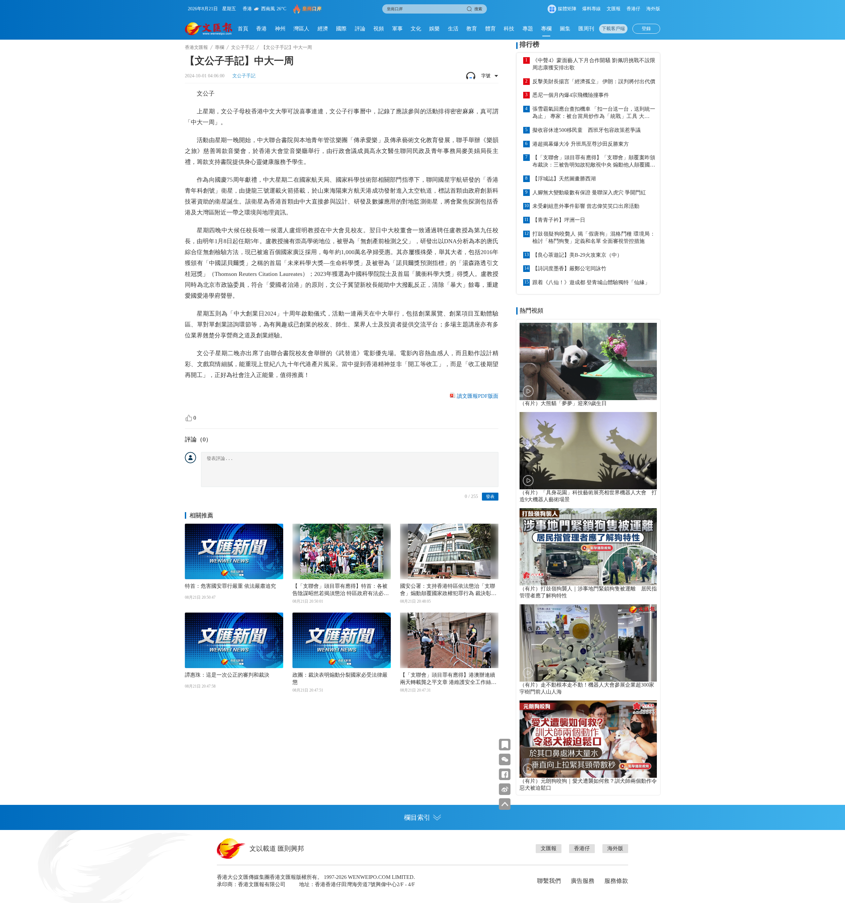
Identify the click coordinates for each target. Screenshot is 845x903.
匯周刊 (586, 28)
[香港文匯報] (209, 29)
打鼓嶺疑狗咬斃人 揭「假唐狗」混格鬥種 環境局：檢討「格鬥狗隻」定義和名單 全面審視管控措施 (593, 237)
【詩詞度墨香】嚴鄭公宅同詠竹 (569, 268)
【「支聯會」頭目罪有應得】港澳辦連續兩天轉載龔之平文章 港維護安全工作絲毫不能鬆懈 (448, 679)
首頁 (243, 28)
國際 (341, 28)
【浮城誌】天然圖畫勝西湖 (564, 178)
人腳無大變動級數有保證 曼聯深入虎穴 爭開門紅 (589, 192)
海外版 (653, 8)
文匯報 (614, 8)
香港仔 (633, 8)
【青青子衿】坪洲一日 (558, 220)
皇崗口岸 (311, 8)
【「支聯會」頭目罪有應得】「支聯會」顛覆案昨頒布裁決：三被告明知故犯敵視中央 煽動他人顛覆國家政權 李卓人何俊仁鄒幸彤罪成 (593, 162)
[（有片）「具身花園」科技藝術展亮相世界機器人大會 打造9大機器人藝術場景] (588, 450)
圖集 (565, 28)
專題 (528, 28)
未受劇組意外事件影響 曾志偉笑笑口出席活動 (585, 206)
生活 (453, 28)
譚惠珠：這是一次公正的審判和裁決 (227, 675)
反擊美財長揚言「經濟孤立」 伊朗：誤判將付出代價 (593, 81)
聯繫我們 (549, 881)
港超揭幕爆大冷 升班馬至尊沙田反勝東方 (580, 144)
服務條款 (616, 881)
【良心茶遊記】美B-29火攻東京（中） (577, 255)
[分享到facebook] (505, 774)
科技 (509, 28)
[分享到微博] (505, 789)
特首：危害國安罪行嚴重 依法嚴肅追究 (230, 586)
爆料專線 (591, 8)
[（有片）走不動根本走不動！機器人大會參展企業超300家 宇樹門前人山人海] (588, 643)
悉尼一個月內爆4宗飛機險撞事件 (570, 95)
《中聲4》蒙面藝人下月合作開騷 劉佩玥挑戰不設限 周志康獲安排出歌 (593, 63)
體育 (490, 28)
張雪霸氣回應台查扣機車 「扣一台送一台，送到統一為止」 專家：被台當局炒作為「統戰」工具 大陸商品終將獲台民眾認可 (593, 113)
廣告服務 (582, 881)
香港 (261, 28)
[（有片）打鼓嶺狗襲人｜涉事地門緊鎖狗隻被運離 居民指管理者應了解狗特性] (588, 546)
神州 (280, 28)
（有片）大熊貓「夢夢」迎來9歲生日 (563, 403)
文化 (416, 28)
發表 (490, 496)
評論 (360, 28)
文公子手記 (242, 47)
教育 (471, 28)
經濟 (323, 28)
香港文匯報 (196, 47)
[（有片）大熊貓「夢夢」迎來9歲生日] (588, 361)
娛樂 (434, 28)
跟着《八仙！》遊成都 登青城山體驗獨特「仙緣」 (591, 282)
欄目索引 (417, 817)
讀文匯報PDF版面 (477, 396)
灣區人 (301, 28)
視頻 (378, 28)
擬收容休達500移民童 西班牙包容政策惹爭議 (586, 130)
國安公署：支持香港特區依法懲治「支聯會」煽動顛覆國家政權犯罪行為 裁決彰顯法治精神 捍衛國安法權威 (448, 590)
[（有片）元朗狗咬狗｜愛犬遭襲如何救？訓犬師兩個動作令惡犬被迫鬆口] (588, 739)
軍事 (397, 28)
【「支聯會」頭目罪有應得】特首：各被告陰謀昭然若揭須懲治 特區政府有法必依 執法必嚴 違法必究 (340, 590)
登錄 (646, 28)
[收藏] (505, 744)
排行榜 (529, 44)
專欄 (546, 28)
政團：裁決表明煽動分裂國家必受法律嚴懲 (340, 678)
